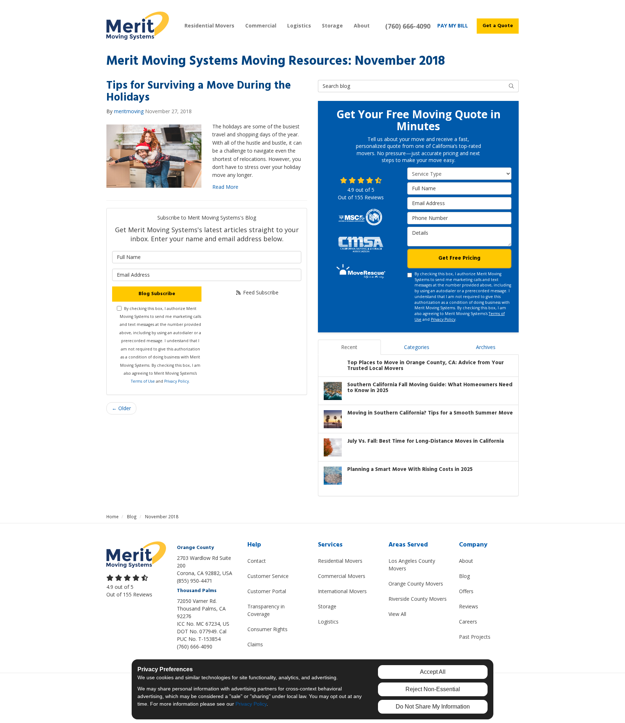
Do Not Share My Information (433, 706)
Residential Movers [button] (209, 25)
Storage (327, 606)
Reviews (468, 606)
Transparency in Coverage (266, 610)
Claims (255, 644)
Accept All (433, 672)
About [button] (362, 25)
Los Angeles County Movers (411, 564)
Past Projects (474, 636)
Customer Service (268, 576)
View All (397, 614)
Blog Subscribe (157, 294)
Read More (225, 186)
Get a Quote (497, 26)
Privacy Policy (176, 381)
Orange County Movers (415, 583)
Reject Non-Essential (432, 689)
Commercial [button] (260, 25)
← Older (121, 408)
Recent (349, 347)
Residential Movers (340, 560)
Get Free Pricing (459, 258)
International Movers (342, 591)
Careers (468, 621)
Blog (464, 576)
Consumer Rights (267, 629)
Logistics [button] (299, 25)
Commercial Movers (341, 576)
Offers (466, 591)
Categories (416, 347)
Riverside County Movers (417, 598)
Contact (256, 560)
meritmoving (129, 111)
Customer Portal (266, 591)
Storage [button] (332, 25)
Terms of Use (143, 381)
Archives (486, 347)
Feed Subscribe (260, 292)
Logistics (328, 621)
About (466, 560)
